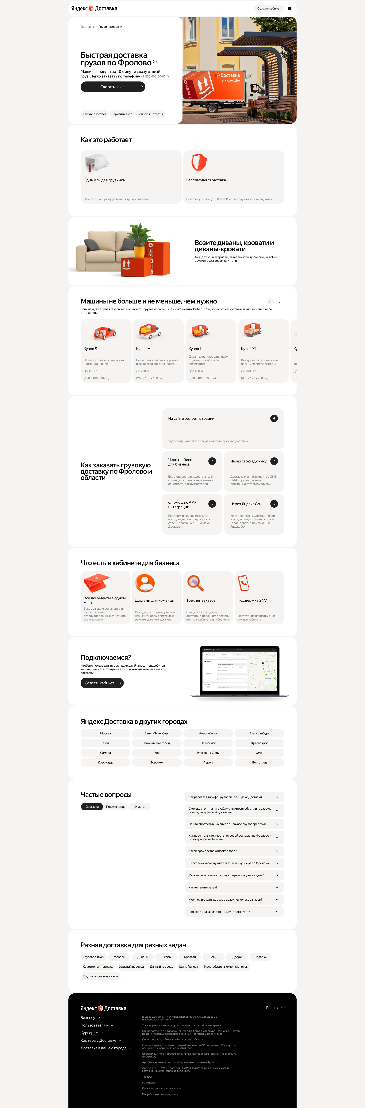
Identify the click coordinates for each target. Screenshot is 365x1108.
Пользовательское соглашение (161, 1088)
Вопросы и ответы (150, 114)
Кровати (190, 957)
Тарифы (147, 1076)
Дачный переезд (161, 966)
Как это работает (94, 114)
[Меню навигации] (290, 8)
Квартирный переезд (98, 966)
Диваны (142, 957)
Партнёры (148, 1082)
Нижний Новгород (157, 743)
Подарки (261, 957)
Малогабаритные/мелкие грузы (226, 966)
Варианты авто (122, 114)
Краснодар (105, 762)
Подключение (115, 806)
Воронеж (156, 762)
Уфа (156, 753)
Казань (105, 743)
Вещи (213, 957)
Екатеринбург (259, 733)
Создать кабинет (269, 8)
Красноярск (259, 743)
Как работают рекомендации (160, 1094)
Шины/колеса (188, 966)
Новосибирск (208, 733)
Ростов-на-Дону (208, 753)
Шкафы (166, 957)
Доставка (87, 26)
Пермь (208, 762)
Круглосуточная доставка (100, 976)
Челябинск (208, 743)
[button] (235, 797)
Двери (237, 957)
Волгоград (259, 762)
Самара (105, 753)
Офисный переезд (131, 966)
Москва (105, 733)
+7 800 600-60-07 (153, 76)
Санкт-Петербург (156, 733)
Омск (259, 753)
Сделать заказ (112, 87)
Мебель (119, 957)
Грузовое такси (93, 957)
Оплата (139, 806)
